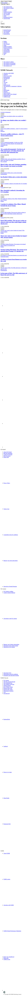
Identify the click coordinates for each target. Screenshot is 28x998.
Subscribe (3, 4)
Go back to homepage (6, 112)
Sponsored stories (5, 256)
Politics (2, 201)
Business (3, 131)
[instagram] (15, 329)
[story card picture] (12, 116)
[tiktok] (15, 423)
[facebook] (15, 305)
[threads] (15, 352)
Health (2, 117)
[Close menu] (1, 22)
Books (2, 146)
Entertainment (4, 174)
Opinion (2, 187)
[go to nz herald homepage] (14, 281)
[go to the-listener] (4, 2)
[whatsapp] (15, 376)
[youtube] (15, 447)
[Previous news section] (1, 21)
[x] (15, 400)
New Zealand (4, 161)
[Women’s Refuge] (4, 992)
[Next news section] (2, 21)
